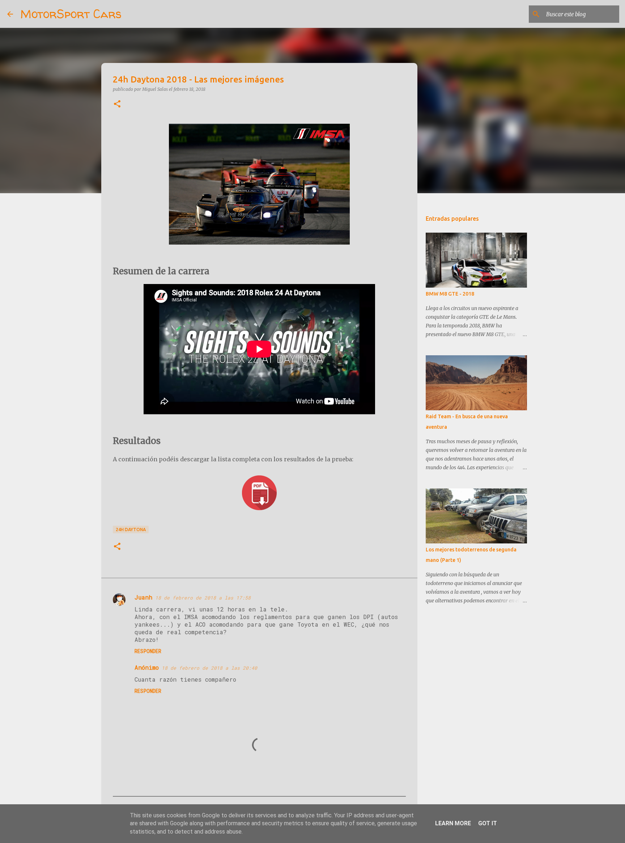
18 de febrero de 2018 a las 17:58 (203, 597)
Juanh (143, 597)
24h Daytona (131, 529)
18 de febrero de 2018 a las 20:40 (209, 668)
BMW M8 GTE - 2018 (450, 294)
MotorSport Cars (71, 14)
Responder (148, 651)
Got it (487, 823)
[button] (117, 104)
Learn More (453, 823)
